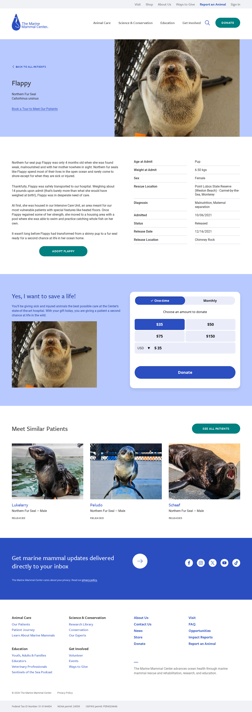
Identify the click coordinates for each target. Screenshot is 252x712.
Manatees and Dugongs (182, 23)
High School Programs (40, 9)
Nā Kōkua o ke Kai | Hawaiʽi (114, 9)
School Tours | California (112, 23)
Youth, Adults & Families (29, 655)
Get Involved (192, 22)
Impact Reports (201, 637)
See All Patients (216, 428)
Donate (227, 22)
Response (172, 14)
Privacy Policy (65, 692)
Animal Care (102, 22)
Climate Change (106, 14)
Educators (19, 660)
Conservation (78, 629)
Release (100, 14)
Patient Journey (23, 629)
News (138, 630)
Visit (138, 4)
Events (73, 660)
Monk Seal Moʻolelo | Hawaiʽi (115, 14)
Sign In (235, 4)
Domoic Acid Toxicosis (41, 9)
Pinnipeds (172, 9)
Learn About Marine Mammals (33, 635)
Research (172, 9)
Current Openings (178, 9)
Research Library (81, 624)
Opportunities (200, 630)
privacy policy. (89, 580)
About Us (164, 4)
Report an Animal (213, 4)
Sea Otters (173, 14)
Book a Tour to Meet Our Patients (35, 109)
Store (138, 637)
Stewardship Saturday (110, 14)
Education (167, 22)
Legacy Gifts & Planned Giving (187, 9)
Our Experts (77, 635)
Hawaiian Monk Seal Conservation (119, 9)
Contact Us (142, 624)
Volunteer (76, 655)
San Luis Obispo (36, 9)
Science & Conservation (136, 22)
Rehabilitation (105, 9)
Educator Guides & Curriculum (116, 18)
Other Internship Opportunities (186, 14)
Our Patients (21, 624)
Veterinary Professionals (29, 666)
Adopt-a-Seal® (176, 14)
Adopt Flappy (63, 251)
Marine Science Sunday (111, 9)
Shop (149, 4)
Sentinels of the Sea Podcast (32, 672)
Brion (28, 9)
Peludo (96, 505)
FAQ (192, 624)
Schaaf (174, 505)
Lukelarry (20, 505)
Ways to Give (185, 4)
